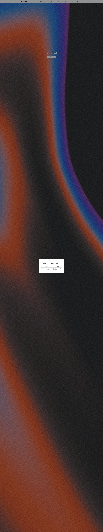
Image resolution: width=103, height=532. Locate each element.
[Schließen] (62, 260)
